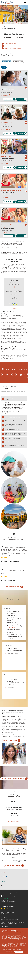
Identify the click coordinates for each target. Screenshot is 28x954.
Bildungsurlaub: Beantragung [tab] (12, 438)
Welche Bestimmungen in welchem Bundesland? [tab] (13, 425)
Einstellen (9, 951)
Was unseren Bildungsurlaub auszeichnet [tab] (15, 445)
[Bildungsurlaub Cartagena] (21, 23)
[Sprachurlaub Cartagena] (16, 23)
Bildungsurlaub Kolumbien (10, 28)
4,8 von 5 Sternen (8, 912)
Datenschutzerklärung (6, 949)
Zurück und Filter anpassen (9, 248)
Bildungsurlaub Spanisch (16, 26)
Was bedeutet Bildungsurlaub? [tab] (12, 417)
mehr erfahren (13, 308)
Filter (4, 67)
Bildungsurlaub (4, 26)
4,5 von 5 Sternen (8, 902)
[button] (4, 872)
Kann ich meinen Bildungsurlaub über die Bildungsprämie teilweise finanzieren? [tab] (15, 434)
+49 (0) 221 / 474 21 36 (14, 815)
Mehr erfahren (4, 926)
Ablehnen (19, 949)
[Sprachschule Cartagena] (7, 23)
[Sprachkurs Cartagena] (2, 23)
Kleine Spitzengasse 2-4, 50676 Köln (14, 803)
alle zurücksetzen (18, 61)
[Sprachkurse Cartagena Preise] (26, 23)
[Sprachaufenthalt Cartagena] (12, 23)
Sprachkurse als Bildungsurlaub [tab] (13, 429)
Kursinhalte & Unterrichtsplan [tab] (12, 442)
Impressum (14, 949)
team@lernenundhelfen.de (14, 821)
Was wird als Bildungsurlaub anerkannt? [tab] (15, 420)
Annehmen (19, 951)
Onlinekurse (12, 627)
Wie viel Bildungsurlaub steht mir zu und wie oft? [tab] (15, 398)
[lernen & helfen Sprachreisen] (7, 4)
